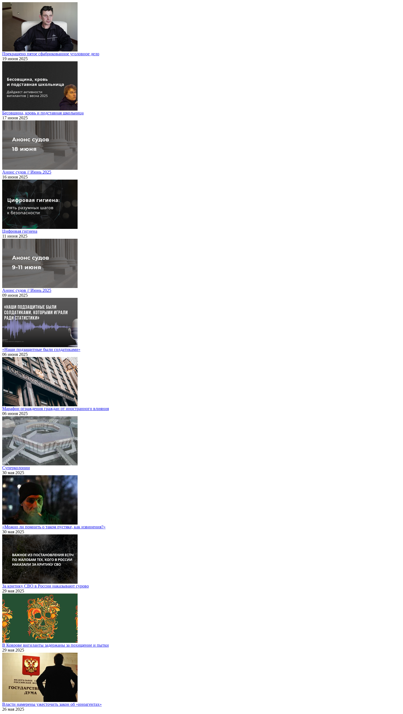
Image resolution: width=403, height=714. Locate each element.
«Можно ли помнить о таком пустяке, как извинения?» (54, 527)
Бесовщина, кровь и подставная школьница (43, 113)
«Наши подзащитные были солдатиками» (41, 349)
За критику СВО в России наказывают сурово (45, 586)
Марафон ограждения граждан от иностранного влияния (55, 408)
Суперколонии (16, 467)
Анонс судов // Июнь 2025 (26, 172)
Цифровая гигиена (19, 231)
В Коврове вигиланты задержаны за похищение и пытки (55, 645)
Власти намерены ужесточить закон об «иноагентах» (52, 704)
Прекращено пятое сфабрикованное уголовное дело (50, 53)
